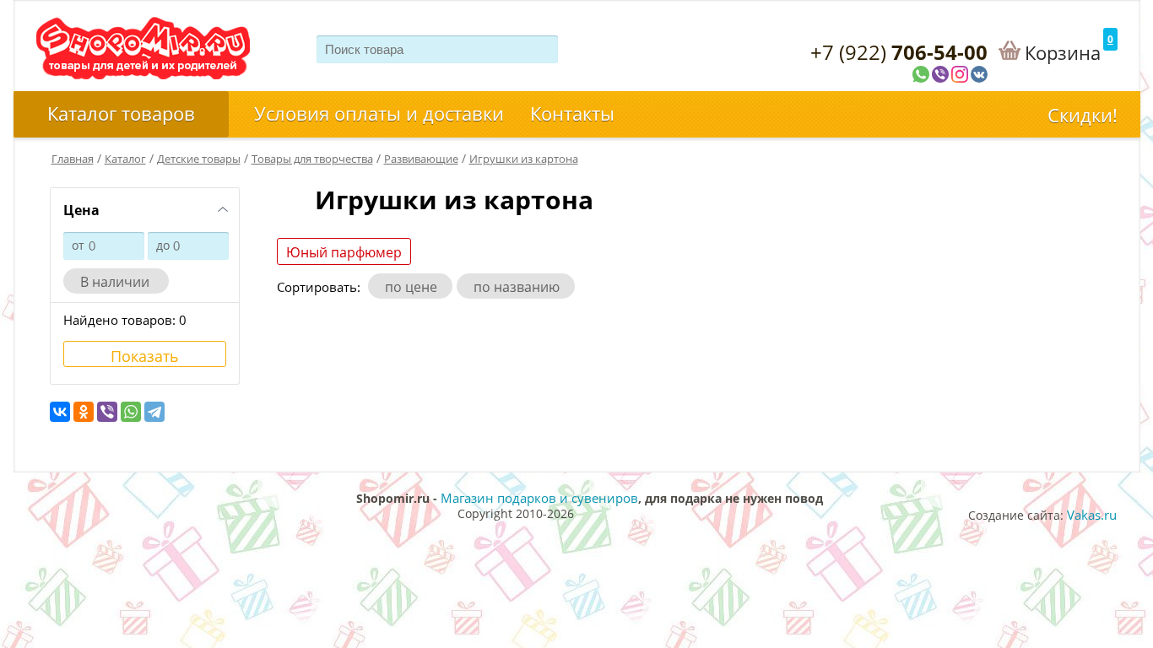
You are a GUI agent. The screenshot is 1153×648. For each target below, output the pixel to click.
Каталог (125, 158)
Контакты (572, 113)
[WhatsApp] (131, 412)
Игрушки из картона (523, 158)
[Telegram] (154, 412)
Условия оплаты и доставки (379, 113)
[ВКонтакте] (60, 412)
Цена (81, 210)
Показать (145, 356)
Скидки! (1082, 114)
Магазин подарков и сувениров (539, 497)
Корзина (1063, 52)
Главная (72, 158)
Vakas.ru (1092, 514)
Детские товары (199, 158)
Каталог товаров (121, 113)
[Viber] (107, 412)
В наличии (120, 282)
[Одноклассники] (83, 412)
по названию (520, 287)
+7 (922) (899, 52)
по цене (414, 287)
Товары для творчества (312, 158)
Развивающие (421, 158)
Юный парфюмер (344, 252)
